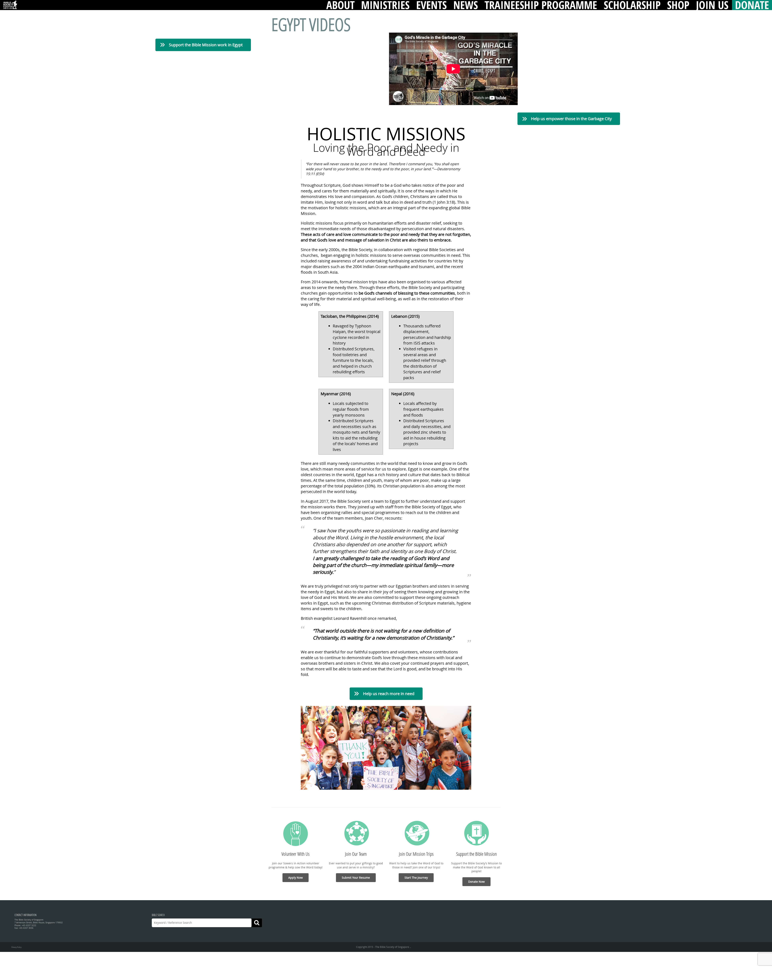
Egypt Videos (311, 24)
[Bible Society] (10, 5)
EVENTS (431, 5)
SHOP (678, 5)
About (340, 5)
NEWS (465, 5)
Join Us (712, 5)
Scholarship (632, 5)
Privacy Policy (16, 947)
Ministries (385, 5)
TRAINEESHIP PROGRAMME (541, 5)
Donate (752, 5)
